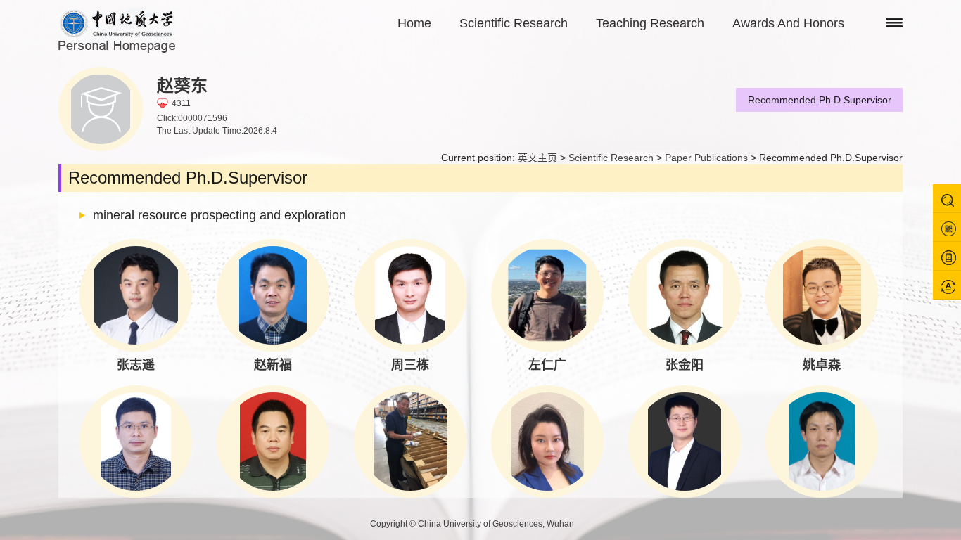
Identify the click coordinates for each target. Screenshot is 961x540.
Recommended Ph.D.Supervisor (819, 99)
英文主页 (537, 157)
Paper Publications (706, 157)
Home (414, 23)
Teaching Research (650, 23)
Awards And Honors (788, 23)
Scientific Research (513, 23)
